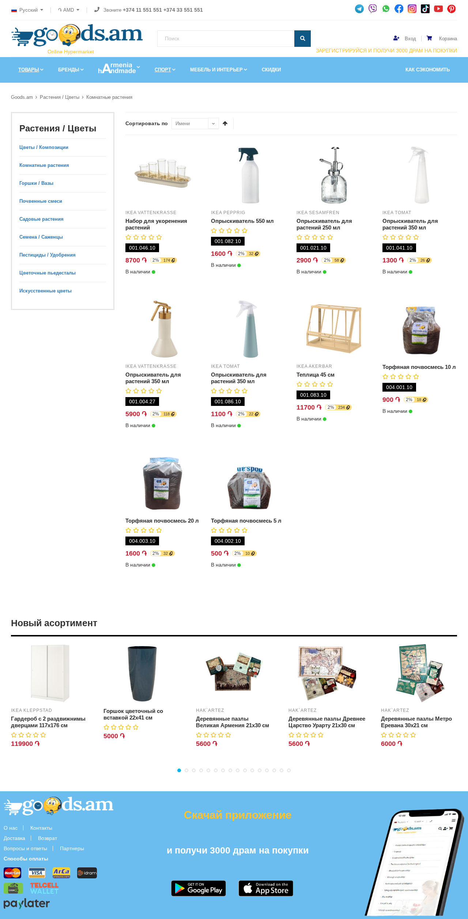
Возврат (47, 838)
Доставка (14, 838)
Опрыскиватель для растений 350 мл (410, 224)
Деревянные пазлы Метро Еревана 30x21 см (416, 722)
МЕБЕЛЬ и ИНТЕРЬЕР (216, 69)
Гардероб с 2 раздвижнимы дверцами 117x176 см (48, 722)
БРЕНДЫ (68, 69)
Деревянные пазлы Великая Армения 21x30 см (232, 722)
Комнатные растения (109, 97)
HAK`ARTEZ (210, 710)
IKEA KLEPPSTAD (31, 710)
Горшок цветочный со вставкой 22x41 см (133, 714)
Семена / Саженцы (41, 237)
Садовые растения (41, 219)
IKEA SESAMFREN (318, 212)
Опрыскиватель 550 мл (242, 221)
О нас (11, 827)
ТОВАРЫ (28, 69)
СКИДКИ (271, 69)
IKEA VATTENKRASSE (151, 212)
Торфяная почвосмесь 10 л (419, 367)
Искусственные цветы (45, 291)
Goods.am (22, 97)
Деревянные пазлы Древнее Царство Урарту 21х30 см (326, 722)
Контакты (41, 827)
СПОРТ (163, 69)
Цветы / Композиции (43, 147)
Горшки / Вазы (36, 183)
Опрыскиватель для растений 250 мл (324, 224)
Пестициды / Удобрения (47, 255)
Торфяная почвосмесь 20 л (162, 521)
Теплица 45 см (316, 374)
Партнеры (72, 848)
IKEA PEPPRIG (228, 212)
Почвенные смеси (40, 201)
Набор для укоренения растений (156, 224)
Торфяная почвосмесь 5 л (246, 521)
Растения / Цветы (59, 97)
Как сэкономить (427, 69)
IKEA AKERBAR (314, 366)
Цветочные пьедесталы (47, 273)
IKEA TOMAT (396, 212)
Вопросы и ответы (25, 848)
